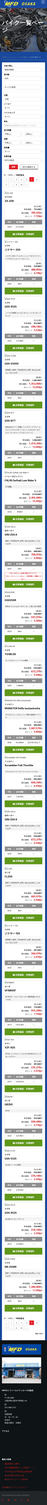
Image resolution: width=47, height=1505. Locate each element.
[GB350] (23, 1096)
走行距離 (7, 130)
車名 (6, 121)
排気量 (6, 147)
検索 (13, 167)
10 (21, 185)
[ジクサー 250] (23, 241)
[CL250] (23, 868)
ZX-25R (9, 200)
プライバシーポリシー (18, 1487)
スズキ (7, 245)
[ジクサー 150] (23, 925)
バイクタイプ (9, 112)
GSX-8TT (10, 420)
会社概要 (5, 1487)
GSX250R (10, 600)
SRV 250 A (11, 534)
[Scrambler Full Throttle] (23, 757)
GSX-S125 (10, 1158)
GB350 (9, 1104)
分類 (6, 95)
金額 (6, 139)
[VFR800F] (23, 982)
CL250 (8, 876)
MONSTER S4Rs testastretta (22, 708)
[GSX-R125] (23, 298)
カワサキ (8, 197)
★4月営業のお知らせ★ (14, 1475)
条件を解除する (28, 167)
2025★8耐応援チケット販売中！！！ (20, 1467)
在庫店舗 (7, 156)
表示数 (6, 74)
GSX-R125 (11, 306)
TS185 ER (10, 654)
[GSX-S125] (23, 1150)
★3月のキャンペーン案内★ (16, 1479)
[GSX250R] (23, 592)
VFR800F (10, 990)
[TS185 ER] (23, 646)
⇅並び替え (8, 65)
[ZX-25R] (23, 193)
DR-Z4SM (10, 1266)
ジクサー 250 (12, 249)
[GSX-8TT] (23, 412)
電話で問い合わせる (25, 1500)
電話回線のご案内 (12, 1463)
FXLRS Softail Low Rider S (20, 480)
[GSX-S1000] (23, 355)
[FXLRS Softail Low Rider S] (23, 472)
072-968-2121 (10, 1407)
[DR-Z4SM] (23, 1258)
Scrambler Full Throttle (19, 765)
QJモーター (9, 530)
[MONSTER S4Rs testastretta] (23, 700)
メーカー (7, 104)
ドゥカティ (9, 704)
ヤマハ (7, 1043)
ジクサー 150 (12, 933)
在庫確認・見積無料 (24, 234)
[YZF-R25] (23, 1039)
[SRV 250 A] (23, 526)
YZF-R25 (10, 1047)
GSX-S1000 (12, 363)
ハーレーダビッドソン (14, 476)
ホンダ (7, 872)
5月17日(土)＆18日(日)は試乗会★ (18, 1471)
